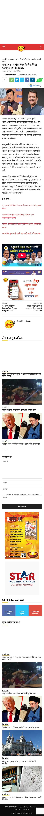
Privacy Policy (24, 807)
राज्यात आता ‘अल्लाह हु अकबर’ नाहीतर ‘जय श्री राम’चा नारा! (34, 308)
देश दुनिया (5, 441)
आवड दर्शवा (8, 606)
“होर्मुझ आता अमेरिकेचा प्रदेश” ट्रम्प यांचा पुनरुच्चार (21, 444)
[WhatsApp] (11, 80)
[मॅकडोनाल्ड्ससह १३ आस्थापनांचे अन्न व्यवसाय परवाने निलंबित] (22, 779)
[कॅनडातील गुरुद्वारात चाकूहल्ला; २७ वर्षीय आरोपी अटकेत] (22, 743)
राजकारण (5, 407)
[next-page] (7, 449)
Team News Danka (9, 74)
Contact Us (26, 809)
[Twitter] (22, 80)
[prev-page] (3, 449)
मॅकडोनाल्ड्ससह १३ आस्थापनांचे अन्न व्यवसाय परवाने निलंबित (21, 798)
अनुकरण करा (22, 606)
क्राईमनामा (5, 371)
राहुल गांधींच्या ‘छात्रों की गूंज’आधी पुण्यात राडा (19, 410)
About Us (17, 809)
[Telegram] (17, 80)
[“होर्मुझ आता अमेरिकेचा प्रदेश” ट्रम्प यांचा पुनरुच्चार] (22, 426)
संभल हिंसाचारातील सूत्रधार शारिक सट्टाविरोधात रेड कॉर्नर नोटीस (21, 375)
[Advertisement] (22, 22)
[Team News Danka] (10, 324)
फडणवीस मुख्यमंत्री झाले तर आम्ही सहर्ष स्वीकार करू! (21, 233)
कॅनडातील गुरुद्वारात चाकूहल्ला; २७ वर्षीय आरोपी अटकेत (19, 762)
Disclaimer (33, 807)
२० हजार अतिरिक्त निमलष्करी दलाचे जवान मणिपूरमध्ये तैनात (9, 308)
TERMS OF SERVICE (11, 807)
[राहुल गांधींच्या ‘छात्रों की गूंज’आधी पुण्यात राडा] (22, 392)
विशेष (6, 59)
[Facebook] (27, 80)
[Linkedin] (32, 80)
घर (3, 59)
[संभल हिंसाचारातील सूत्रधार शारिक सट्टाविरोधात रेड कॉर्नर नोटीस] (22, 356)
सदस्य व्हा (35, 606)
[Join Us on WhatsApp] (39, 80)
